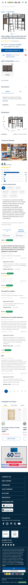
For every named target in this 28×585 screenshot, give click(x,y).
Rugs (5, 405)
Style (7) (22, 191)
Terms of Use (14, 582)
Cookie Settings (22, 582)
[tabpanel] (14, 100)
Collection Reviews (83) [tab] (21, 230)
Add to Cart (11, 438)
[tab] (3, 188)
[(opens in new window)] (3, 523)
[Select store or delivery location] (5, 2)
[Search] (2, 6)
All (3, 187)
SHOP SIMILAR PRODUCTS (12, 50)
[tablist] (14, 91)
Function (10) (13, 195)
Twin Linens (14, 405)
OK (14, 568)
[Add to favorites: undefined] (25, 50)
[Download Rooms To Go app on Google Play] (7, 510)
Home (3, 11)
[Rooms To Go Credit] (14, 455)
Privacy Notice (5, 582)
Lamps (22, 405)
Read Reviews (15, 41)
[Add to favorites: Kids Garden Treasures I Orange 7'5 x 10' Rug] (19, 410)
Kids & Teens (10, 11)
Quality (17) (14, 191)
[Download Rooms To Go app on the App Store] (7, 505)
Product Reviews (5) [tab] (7, 230)
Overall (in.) (4, 134)
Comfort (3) (10, 187)
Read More (5, 100)
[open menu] (2, 2)
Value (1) (5, 195)
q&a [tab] (20, 91)
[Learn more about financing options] (14, 466)
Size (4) (18, 187)
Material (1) (5, 191)
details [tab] (8, 91)
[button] (14, 172)
